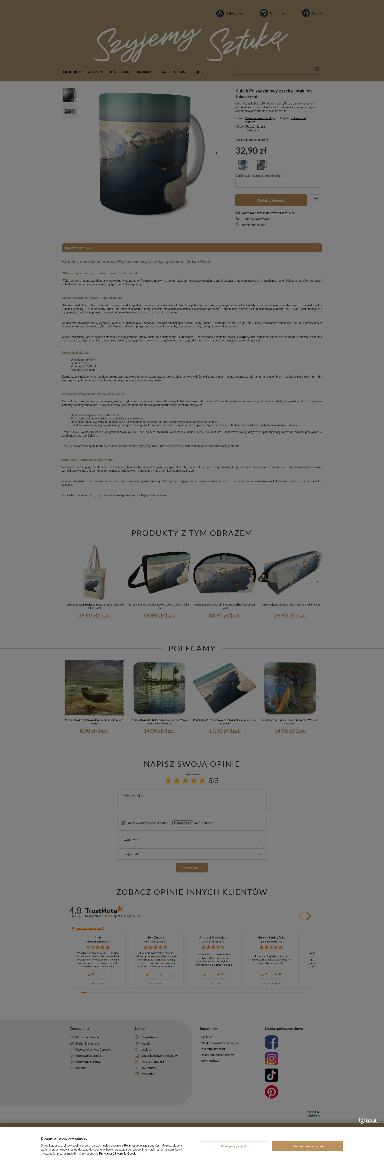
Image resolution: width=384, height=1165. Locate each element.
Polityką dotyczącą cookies (142, 1145)
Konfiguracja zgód (233, 1146)
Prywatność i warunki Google (117, 1153)
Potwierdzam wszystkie (307, 1146)
